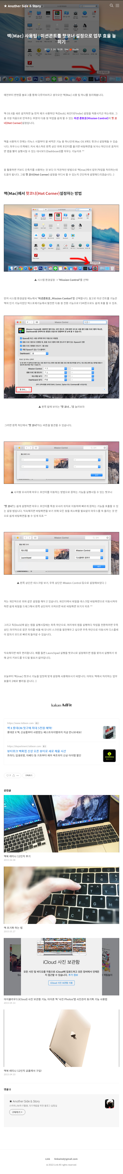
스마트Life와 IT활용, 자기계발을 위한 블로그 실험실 (33, 1105)
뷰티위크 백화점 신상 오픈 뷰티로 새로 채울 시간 (36, 751)
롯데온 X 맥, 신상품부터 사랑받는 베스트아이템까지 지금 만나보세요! (44, 732)
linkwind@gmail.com (66, 1159)
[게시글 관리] (18, 775)
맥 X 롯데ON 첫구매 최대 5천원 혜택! (29, 728)
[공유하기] (14, 775)
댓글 (7, 1089)
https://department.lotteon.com (24, 746)
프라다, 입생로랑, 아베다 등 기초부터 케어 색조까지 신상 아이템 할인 (44, 755)
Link (47, 1159)
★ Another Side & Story (20, 6)
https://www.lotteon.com (20, 723)
